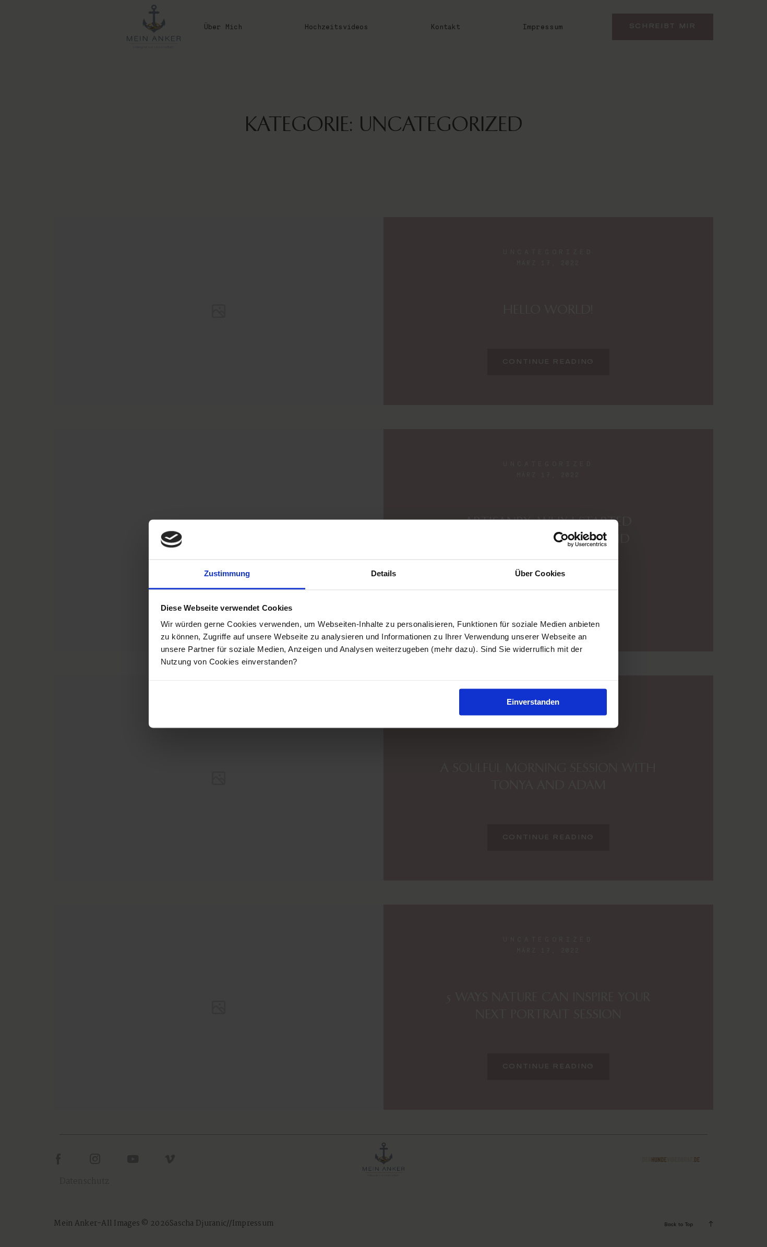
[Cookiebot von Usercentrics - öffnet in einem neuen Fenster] (561, 539)
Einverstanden (533, 701)
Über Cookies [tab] (540, 573)
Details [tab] (384, 573)
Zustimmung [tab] (227, 573)
